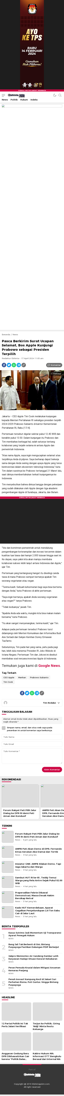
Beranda (6, 334)
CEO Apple (8, 677)
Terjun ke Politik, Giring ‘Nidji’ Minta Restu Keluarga (46, 1026)
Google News (49, 666)
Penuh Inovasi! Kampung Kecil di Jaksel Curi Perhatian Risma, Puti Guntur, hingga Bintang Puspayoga (33, 982)
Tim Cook (8, 682)
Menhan (22, 677)
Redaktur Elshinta (10, 358)
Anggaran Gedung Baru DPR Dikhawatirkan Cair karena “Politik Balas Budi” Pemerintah (15, 1058)
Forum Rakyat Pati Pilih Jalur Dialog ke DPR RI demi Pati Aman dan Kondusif (19, 813)
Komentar (56, 365)
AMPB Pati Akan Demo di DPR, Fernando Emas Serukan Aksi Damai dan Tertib (38, 850)
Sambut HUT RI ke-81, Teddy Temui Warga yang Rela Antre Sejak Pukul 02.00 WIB (38, 880)
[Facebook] (4, 365)
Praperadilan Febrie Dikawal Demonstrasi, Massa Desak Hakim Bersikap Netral (34, 895)
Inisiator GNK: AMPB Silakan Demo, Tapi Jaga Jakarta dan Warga (38, 865)
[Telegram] (19, 365)
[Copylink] (23, 365)
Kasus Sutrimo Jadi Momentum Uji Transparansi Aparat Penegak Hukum (34, 934)
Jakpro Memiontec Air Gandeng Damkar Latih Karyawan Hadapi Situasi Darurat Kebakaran (33, 957)
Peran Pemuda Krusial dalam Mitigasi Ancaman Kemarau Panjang (34, 969)
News (15, 334)
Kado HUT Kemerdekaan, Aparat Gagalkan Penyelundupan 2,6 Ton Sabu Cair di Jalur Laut (37, 910)
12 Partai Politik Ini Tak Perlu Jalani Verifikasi (15, 1025)
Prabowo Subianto (39, 677)
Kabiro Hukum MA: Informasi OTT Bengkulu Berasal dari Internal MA (47, 1056)
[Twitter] (9, 365)
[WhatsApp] (14, 365)
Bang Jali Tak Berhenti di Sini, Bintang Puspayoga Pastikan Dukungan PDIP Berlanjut (33, 945)
